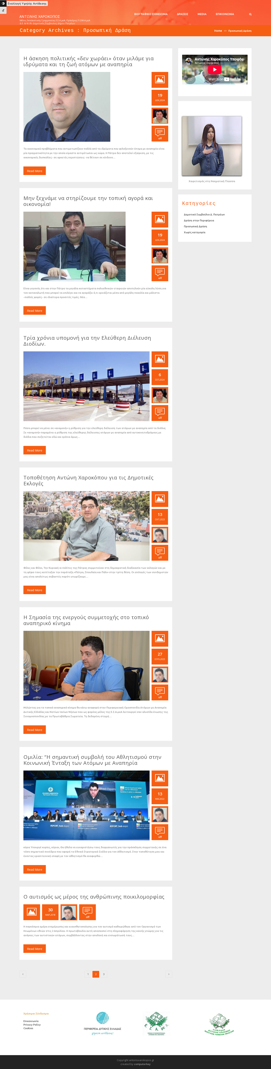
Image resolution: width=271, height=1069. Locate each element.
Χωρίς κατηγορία (194, 232)
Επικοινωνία (225, 14)
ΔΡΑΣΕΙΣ (182, 14)
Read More (34, 171)
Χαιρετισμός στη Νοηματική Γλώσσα (212, 181)
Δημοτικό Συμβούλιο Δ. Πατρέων (204, 214)
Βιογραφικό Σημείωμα (151, 14)
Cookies (28, 1028)
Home (218, 30)
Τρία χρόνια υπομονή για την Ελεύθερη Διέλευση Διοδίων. (87, 340)
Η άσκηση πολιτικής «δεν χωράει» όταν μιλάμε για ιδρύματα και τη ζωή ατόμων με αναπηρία (88, 61)
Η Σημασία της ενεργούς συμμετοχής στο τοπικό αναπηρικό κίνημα (86, 620)
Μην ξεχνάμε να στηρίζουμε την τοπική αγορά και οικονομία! (88, 200)
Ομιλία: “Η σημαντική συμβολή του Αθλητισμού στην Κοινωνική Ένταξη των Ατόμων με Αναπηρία (92, 759)
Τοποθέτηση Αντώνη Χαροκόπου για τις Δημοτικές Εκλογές (88, 480)
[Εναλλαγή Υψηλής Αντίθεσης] (3, 3)
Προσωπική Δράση (195, 226)
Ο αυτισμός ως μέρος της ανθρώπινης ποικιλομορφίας (93, 896)
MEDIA (202, 14)
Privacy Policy (32, 1024)
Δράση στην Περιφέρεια (199, 220)
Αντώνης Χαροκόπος (39, 16)
